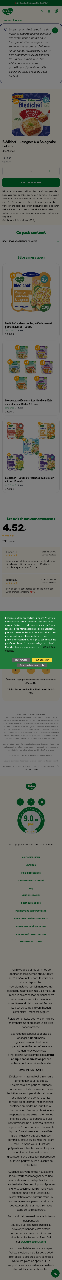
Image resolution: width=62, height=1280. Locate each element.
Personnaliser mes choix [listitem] (32, 665)
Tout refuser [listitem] (21, 660)
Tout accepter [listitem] (42, 660)
